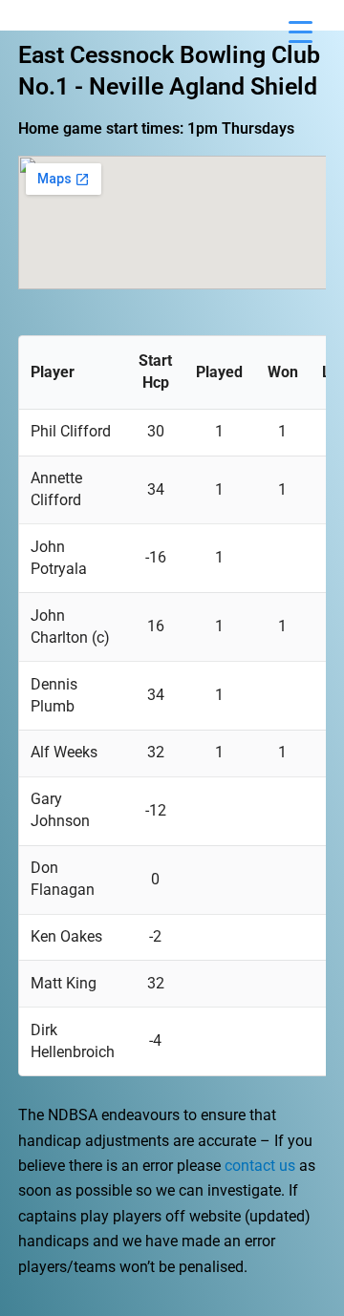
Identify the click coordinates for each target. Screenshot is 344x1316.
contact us (260, 1166)
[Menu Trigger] (300, 31)
